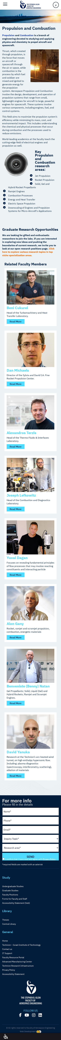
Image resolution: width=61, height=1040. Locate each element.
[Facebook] (20, 1015)
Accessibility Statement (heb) (16, 903)
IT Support (7, 953)
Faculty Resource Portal (13, 957)
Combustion (26, 35)
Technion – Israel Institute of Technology (21, 945)
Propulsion (8, 35)
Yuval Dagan (17, 557)
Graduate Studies (10, 890)
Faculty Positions (10, 894)
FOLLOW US (31, 1010)
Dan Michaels (18, 370)
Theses (5, 919)
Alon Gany (15, 623)
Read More (15, 321)
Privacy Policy (49, 859)
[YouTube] (26, 1015)
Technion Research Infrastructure (18, 965)
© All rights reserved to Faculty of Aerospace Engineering (30, 1028)
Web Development (28, 1031)
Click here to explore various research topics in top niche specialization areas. (28, 252)
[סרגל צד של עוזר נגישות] (5, 1036)
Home (5, 940)
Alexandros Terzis (21, 432)
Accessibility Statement (13, 974)
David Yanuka (18, 752)
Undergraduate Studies (13, 886)
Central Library (9, 924)
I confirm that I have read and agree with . (31, 859)
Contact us (7, 949)
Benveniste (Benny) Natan (28, 686)
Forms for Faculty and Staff (14, 898)
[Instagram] (34, 1015)
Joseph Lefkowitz (21, 495)
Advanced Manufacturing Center (17, 961)
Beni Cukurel (17, 307)
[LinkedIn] (40, 1015)
